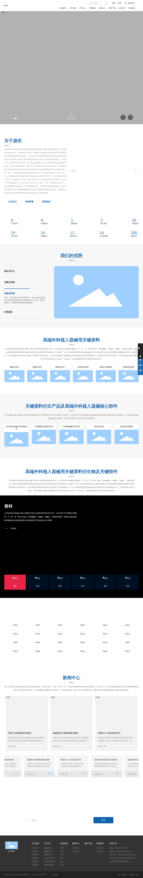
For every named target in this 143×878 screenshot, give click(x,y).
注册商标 (44, 236)
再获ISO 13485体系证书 (109, 733)
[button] (14, 118)
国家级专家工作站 (129, 760)
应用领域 (44, 223)
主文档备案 (104, 236)
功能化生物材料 (105, 367)
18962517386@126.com (127, 855)
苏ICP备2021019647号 (39, 874)
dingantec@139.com (124, 851)
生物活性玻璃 (83, 367)
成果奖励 (74, 223)
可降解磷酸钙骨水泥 (71, 426)
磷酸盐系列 (14, 367)
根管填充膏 (99, 426)
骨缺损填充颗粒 (126, 426)
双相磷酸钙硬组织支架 (44, 426)
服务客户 (134, 236)
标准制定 (135, 223)
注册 (119, 3)
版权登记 (73, 236)
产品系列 (14, 223)
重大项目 (104, 223)
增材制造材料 (128, 367)
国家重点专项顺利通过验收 (65, 733)
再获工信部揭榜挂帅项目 (19, 733)
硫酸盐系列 (60, 367)
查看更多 (13, 528)
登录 (113, 3)
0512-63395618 (120, 848)
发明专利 (14, 236)
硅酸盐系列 (37, 367)
